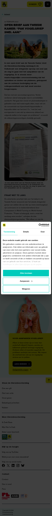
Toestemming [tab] (9, 232)
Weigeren (26, 289)
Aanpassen (24, 281)
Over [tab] (43, 232)
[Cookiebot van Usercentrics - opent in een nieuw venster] (38, 225)
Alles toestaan (26, 273)
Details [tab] (26, 232)
